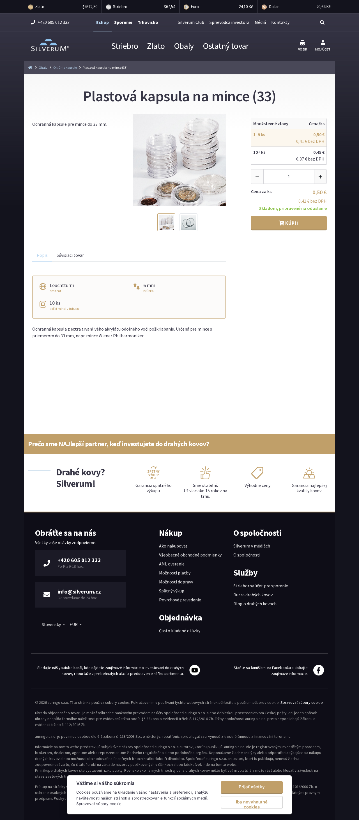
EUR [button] (74, 624)
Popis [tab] (42, 255)
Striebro (124, 45)
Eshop (102, 22)
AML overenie (172, 564)
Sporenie (123, 22)
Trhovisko (148, 22)
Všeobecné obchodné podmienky (190, 555)
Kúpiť (291, 223)
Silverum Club (191, 22)
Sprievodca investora (229, 22)
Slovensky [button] (52, 624)
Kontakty (280, 22)
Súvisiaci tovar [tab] (70, 255)
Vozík (302, 49)
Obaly (184, 45)
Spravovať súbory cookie (301, 702)
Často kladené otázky (179, 630)
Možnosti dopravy (176, 582)
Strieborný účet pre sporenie (260, 585)
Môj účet (322, 49)
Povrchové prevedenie (180, 600)
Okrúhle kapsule (65, 67)
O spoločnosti (246, 555)
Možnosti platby (174, 573)
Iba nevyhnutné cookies (252, 803)
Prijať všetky (252, 786)
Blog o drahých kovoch (255, 603)
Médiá (260, 22)
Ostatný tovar (226, 45)
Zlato (156, 45)
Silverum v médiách (251, 546)
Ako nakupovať (173, 546)
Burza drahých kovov (253, 594)
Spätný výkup (171, 591)
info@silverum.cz (79, 591)
